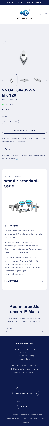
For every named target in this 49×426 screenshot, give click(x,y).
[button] (3, 14)
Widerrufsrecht (36, 414)
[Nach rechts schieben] (46, 80)
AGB (25, 418)
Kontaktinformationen (38, 418)
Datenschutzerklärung (14, 418)
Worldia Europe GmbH (21, 414)
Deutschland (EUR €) (23, 393)
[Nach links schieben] (2, 80)
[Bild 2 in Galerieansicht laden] (24, 80)
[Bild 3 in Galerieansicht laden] (37, 80)
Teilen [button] (7, 149)
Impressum (26, 422)
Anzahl (4, 117)
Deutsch (23, 406)
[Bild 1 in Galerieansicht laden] (11, 80)
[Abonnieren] (41, 329)
